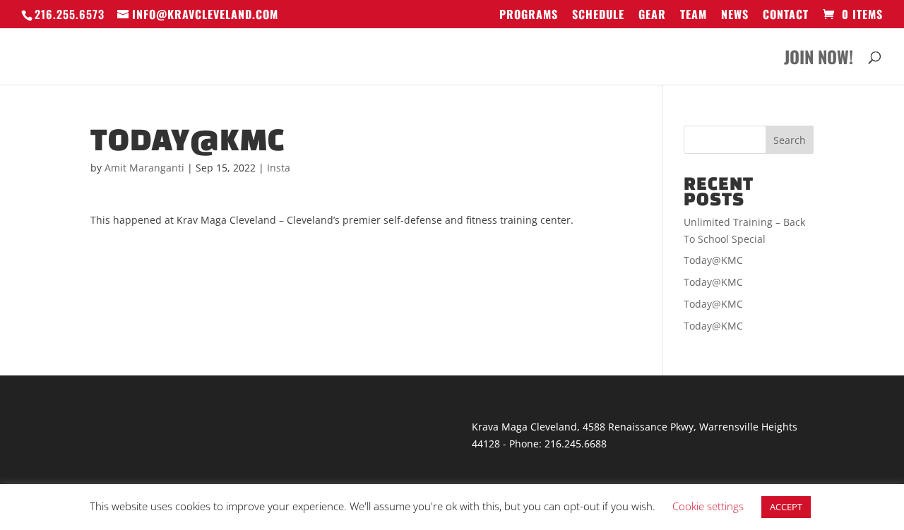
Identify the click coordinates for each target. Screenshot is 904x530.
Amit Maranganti (144, 167)
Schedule (598, 15)
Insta (278, 167)
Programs (528, 15)
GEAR (652, 15)
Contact (786, 15)
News (735, 15)
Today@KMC (713, 260)
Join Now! (818, 60)
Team (693, 15)
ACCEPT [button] (786, 506)
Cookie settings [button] (708, 506)
